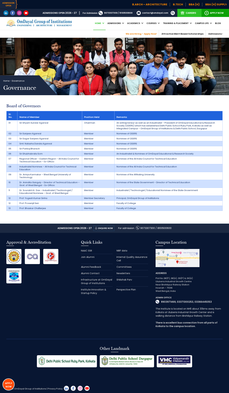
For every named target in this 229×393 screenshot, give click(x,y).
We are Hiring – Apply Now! (126, 33)
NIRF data (122, 250)
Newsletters (123, 273)
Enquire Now (105, 228)
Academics (133, 23)
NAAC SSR (86, 250)
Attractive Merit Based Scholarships (168, 33)
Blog (218, 23)
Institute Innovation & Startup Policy (93, 291)
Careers (191, 13)
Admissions (114, 23)
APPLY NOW (8, 385)
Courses (152, 23)
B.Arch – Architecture (135, 4)
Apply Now (217, 13)
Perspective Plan (126, 289)
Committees (124, 267)
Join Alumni (87, 257)
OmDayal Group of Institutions (30, 388)
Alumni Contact (90, 273)
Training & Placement (176, 23)
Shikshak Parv (124, 279)
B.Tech (164, 4)
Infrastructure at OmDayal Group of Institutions (96, 281)
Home (98, 23)
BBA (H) (179, 4)
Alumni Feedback (91, 267)
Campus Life (202, 23)
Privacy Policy (55, 388)
